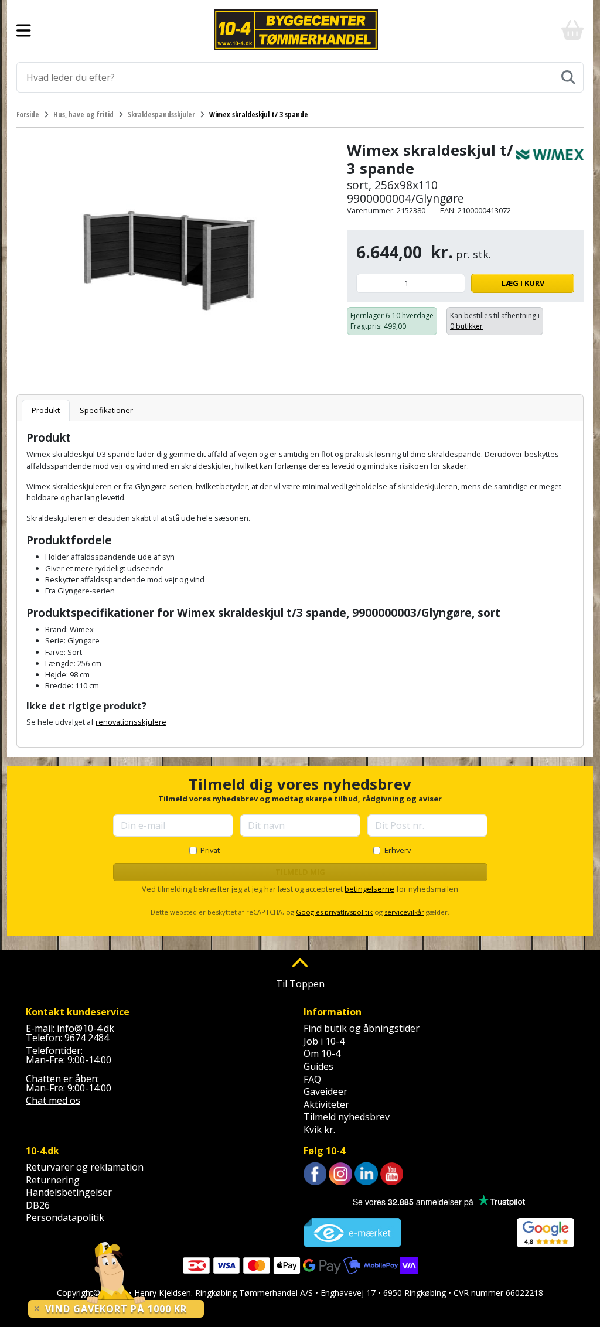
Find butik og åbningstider (362, 1028)
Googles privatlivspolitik (334, 912)
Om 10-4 (322, 1053)
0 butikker (466, 326)
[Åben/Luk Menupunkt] (23, 30)
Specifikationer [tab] (106, 410)
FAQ (312, 1079)
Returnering (53, 1180)
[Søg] (568, 77)
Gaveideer (325, 1091)
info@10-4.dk (85, 1028)
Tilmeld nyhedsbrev (347, 1116)
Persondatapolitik (65, 1217)
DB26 (38, 1205)
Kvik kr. (319, 1129)
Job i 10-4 (324, 1041)
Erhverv (397, 850)
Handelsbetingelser (69, 1192)
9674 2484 (86, 1037)
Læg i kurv (523, 283)
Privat (210, 850)
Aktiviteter (326, 1104)
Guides (318, 1066)
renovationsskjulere (131, 722)
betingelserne (369, 888)
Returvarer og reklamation (85, 1167)
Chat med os (53, 1100)
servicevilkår (404, 912)
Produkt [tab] (46, 410)
